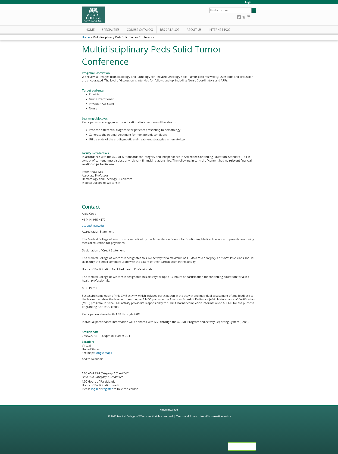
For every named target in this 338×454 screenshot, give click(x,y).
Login (248, 2)
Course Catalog (140, 30)
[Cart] (255, 3)
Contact (91, 206)
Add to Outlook (109, 364)
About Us (194, 30)
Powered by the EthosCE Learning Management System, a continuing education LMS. (242, 446)
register (107, 389)
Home (90, 30)
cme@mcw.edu (169, 409)
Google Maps (103, 353)
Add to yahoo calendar (93, 364)
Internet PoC (219, 30)
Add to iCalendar (101, 364)
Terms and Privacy (187, 416)
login (94, 389)
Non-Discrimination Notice (215, 416)
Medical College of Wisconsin (134, 416)
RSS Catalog (169, 30)
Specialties (111, 30)
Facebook (239, 17)
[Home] (93, 15)
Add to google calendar (85, 364)
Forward (253, 17)
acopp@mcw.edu (93, 226)
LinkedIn (248, 17)
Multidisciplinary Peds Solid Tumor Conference (123, 37)
